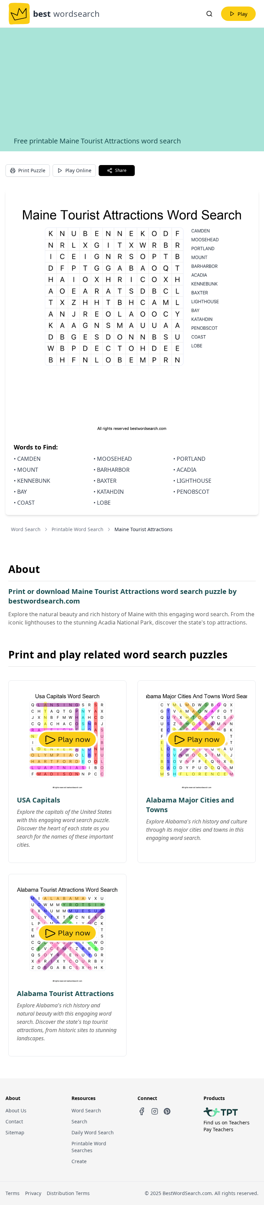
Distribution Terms (68, 1193)
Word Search (26, 529)
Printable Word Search (77, 529)
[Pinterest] (167, 1111)
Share (120, 170)
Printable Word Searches (89, 1147)
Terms (13, 1193)
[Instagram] (154, 1111)
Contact (14, 1121)
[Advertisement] (132, 85)
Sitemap (15, 1132)
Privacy (33, 1193)
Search (79, 1121)
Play (243, 13)
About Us (16, 1110)
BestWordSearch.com (187, 1193)
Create (79, 1161)
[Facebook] (142, 1111)
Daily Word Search (93, 1132)
